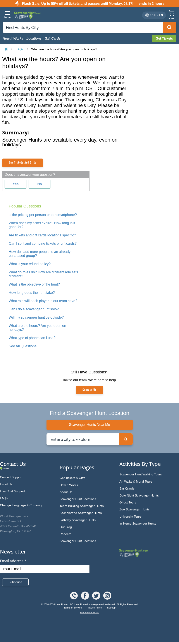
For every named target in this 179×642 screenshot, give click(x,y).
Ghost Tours (127, 502)
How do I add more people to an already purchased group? (40, 253)
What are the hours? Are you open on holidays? (64, 49)
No (39, 184)
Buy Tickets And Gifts (22, 162)
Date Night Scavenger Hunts (139, 495)
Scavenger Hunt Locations (78, 499)
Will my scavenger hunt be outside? (36, 317)
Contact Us (89, 389)
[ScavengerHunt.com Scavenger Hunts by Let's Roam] (28, 15)
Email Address (13, 560)
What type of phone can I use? (32, 338)
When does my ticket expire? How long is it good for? (42, 225)
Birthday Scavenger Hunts (78, 520)
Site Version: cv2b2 (89, 612)
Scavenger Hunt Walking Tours (140, 474)
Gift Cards (52, 38)
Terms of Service (73, 607)
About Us (66, 492)
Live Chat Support (12, 491)
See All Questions (22, 346)
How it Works (13, 38)
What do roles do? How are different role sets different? (43, 274)
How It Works (69, 485)
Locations (33, 38)
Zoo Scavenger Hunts (134, 509)
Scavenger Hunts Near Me (89, 424)
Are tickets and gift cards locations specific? (42, 235)
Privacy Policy (95, 607)
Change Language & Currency (21, 505)
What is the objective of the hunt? (34, 284)
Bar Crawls (126, 488)
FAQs (20, 49)
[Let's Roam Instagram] (107, 598)
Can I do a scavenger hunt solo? (34, 309)
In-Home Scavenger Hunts (137, 523)
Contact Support (11, 477)
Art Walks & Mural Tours (135, 481)
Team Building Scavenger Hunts (82, 506)
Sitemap (111, 607)
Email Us (6, 484)
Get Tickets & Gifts (72, 478)
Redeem (65, 534)
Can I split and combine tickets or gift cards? (43, 243)
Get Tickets (164, 38)
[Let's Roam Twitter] (96, 598)
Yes (16, 184)
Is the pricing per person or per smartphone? (43, 215)
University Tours (130, 516)
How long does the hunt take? (32, 292)
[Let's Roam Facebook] (85, 598)
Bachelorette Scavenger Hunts (81, 513)
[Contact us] (74, 598)
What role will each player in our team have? (43, 301)
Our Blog (66, 527)
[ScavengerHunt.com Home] (6, 49)
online (6, 468)
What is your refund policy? (30, 264)
